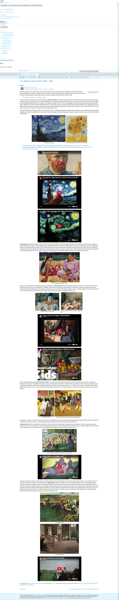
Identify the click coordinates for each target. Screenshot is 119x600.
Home (26, 77)
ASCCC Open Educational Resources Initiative (45, 89)
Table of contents (93, 92)
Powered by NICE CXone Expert (39, 595)
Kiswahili (34, 77)
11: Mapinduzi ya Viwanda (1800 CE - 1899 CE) (83, 77)
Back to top (22, 589)
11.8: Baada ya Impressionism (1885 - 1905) (35, 583)
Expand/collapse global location (98, 77)
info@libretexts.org (87, 598)
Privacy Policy (45, 598)
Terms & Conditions (52, 598)
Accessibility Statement (62, 598)
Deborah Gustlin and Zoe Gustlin (30, 87)
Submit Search (4, 27)
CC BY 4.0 (54, 583)
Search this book (3, 22)
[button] (5, 51)
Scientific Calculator (7, 42)
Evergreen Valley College (29, 89)
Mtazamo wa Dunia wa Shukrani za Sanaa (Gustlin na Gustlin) (55, 77)
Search (22, 74)
